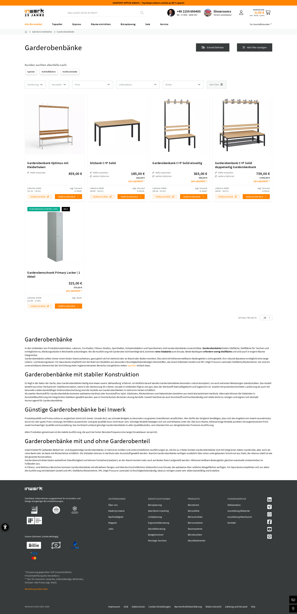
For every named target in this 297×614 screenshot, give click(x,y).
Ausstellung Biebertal (239, 510)
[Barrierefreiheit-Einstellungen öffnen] (5, 527)
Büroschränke (195, 516)
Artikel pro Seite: (247, 317)
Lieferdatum (125, 84)
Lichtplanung (155, 516)
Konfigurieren (67, 196)
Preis (77, 84)
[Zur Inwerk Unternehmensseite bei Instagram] (269, 515)
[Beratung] (293, 599)
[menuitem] (184, 13)
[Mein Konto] (241, 12)
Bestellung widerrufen (36, 588)
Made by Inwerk (116, 510)
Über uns (113, 504)
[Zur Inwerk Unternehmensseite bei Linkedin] (269, 500)
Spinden (131, 365)
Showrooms (222, 11)
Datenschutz (138, 606)
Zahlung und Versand (236, 606)
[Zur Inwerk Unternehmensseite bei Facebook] (269, 522)
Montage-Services (157, 540)
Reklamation (234, 504)
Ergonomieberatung (158, 522)
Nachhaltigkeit (115, 516)
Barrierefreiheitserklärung (188, 606)
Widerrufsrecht (213, 606)
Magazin (112, 522)
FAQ (253, 606)
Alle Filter (214, 84)
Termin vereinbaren (222, 14)
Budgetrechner (156, 534)
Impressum (114, 606)
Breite (169, 84)
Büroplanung (155, 504)
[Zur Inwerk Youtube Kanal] (269, 530)
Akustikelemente (196, 540)
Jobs (110, 528)
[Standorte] (293, 608)
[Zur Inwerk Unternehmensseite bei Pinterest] (269, 537)
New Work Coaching (158, 510)
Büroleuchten (195, 534)
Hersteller (57, 84)
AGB (126, 606)
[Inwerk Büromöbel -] (28, 31)
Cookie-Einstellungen (159, 606)
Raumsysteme (195, 528)
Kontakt (232, 522)
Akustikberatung (156, 528)
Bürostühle (193, 510)
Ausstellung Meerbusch (240, 516)
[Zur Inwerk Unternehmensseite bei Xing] (269, 507)
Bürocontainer (195, 522)
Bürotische (193, 504)
